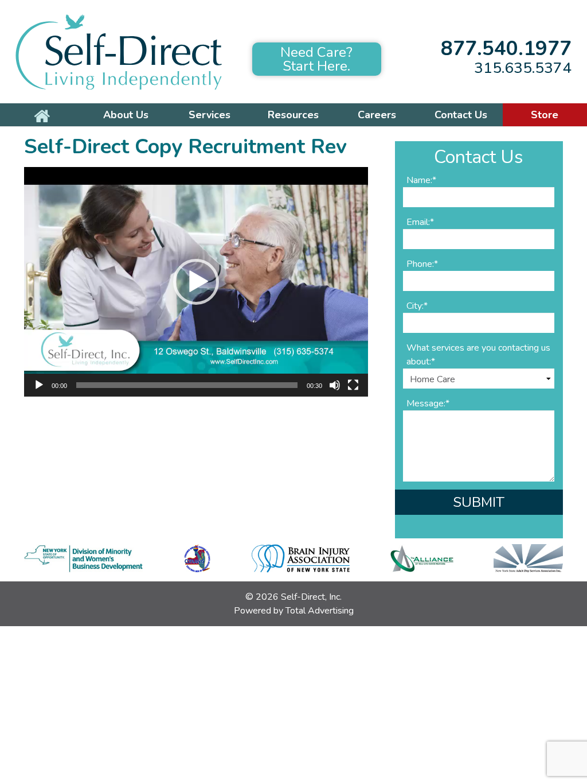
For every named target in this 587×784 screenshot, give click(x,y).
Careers (377, 115)
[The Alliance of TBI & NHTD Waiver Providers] (422, 558)
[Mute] (335, 385)
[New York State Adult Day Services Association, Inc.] (528, 558)
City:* (417, 306)
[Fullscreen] (353, 385)
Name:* (421, 180)
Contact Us (461, 115)
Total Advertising (319, 610)
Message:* (427, 403)
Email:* (420, 222)
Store (544, 115)
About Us (125, 115)
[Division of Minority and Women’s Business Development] (83, 558)
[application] (196, 282)
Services (209, 115)
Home (42, 114)
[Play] (39, 385)
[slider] (187, 385)
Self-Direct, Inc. (311, 597)
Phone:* (422, 264)
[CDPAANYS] (197, 558)
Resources (293, 115)
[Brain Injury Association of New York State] (301, 558)
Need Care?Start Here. (316, 59)
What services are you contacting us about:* (478, 354)
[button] (196, 282)
